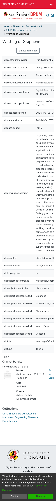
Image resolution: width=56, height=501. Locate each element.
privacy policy (40, 485)
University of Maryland (18, 4)
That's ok (40, 496)
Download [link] (51, 374)
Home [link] (5, 26)
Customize (7, 490)
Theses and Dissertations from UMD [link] (28, 26)
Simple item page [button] (28, 50)
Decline (14, 496)
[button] (22, 15)
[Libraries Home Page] (28, 455)
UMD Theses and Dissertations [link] (21, 30)
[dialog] (28, 487)
